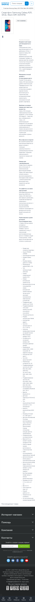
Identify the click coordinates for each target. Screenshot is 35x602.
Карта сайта (25, 581)
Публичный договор (14, 579)
